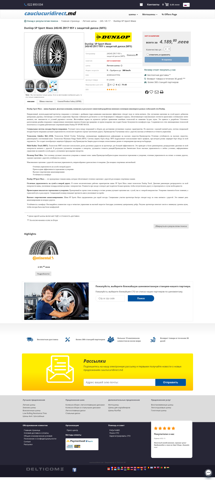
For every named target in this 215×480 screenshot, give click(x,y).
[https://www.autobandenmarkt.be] (148, 467)
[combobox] (186, 5)
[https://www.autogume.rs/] (135, 469)
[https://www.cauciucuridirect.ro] (112, 469)
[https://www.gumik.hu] (168, 467)
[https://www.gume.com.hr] (122, 469)
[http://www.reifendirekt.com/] (138, 469)
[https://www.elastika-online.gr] (115, 469)
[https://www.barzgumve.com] (118, 469)
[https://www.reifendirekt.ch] (115, 467)
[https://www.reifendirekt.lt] (128, 469)
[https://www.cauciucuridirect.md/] (141, 469)
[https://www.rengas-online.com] (151, 467)
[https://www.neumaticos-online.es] (138, 467)
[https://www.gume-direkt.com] (145, 467)
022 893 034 (35, 4)
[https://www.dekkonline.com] (125, 467)
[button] (208, 472)
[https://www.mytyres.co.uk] (135, 467)
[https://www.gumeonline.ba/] (145, 469)
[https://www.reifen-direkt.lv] (132, 469)
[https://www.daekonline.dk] (128, 467)
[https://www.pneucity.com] (161, 467)
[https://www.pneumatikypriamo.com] (158, 467)
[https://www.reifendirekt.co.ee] (125, 469)
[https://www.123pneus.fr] (112, 467)
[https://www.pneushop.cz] (155, 467)
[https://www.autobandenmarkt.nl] (132, 467)
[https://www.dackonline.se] (118, 467)
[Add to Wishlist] (151, 92)
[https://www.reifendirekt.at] (141, 467)
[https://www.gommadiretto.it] (122, 467)
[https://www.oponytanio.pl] (109, 469)
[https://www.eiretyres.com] (165, 467)
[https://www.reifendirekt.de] (109, 467)
